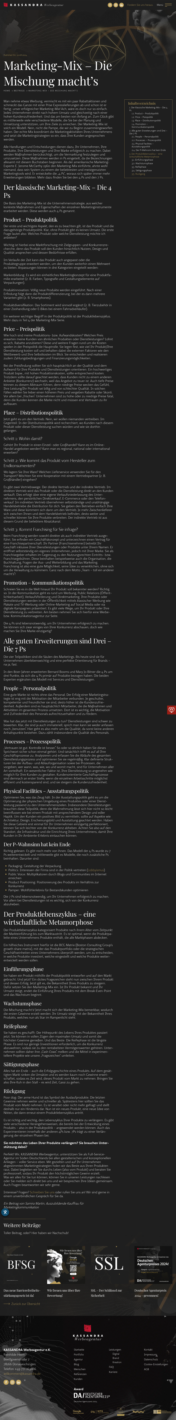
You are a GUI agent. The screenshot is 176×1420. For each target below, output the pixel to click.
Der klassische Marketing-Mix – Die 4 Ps (148, 109)
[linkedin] (121, 5)
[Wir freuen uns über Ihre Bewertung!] (66, 1248)
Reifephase (140, 167)
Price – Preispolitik (144, 117)
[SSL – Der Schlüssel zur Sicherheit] (110, 1248)
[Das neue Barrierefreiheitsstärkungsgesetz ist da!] (23, 1248)
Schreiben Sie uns (41, 1192)
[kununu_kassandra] (139, 1412)
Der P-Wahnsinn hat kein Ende (151, 150)
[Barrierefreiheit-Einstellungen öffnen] (5, 1212)
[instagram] (116, 5)
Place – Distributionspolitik (148, 120)
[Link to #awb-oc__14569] (168, 5)
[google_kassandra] (78, 1412)
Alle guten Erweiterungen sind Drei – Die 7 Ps (148, 132)
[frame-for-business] (120, 1409)
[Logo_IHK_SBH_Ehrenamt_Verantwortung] (162, 1411)
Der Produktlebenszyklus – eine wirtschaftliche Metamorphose (145, 155)
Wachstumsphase (144, 163)
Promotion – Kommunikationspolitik (143, 125)
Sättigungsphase (144, 170)
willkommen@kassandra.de (22, 1374)
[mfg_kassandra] (100, 1411)
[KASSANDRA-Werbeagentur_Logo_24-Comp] (33, 4)
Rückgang (140, 174)
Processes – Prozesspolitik (148, 140)
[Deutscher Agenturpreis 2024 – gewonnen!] (153, 1248)
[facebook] (110, 5)
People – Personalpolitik (147, 136)
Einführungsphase (144, 160)
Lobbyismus (96, 870)
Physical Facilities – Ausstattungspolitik (143, 145)
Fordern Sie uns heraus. (140, 4)
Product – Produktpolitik (147, 113)
